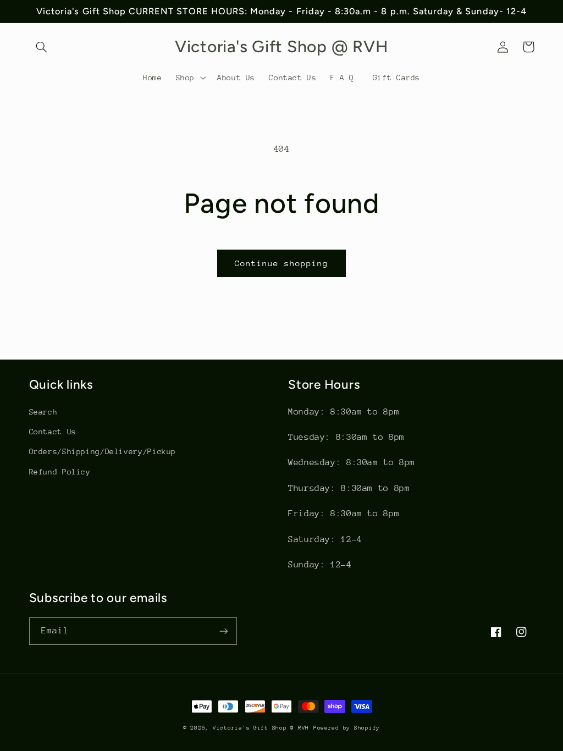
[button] (41, 46)
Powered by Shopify (346, 728)
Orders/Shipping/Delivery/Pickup (102, 451)
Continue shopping (282, 263)
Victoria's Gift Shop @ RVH (261, 728)
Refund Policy (60, 471)
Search (43, 411)
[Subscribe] (223, 630)
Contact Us (52, 431)
